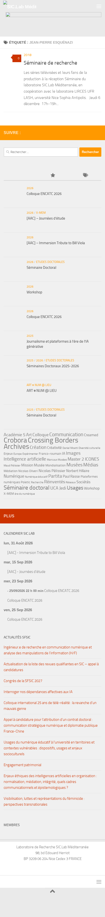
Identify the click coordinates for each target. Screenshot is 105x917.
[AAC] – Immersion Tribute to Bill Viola (56, 243)
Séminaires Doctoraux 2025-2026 (53, 366)
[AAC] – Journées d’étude (46, 218)
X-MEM (41, 212)
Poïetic (25, 482)
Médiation (11, 471)
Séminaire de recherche (50, 63)
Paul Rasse (71, 476)
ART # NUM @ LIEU (39, 385)
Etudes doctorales (50, 262)
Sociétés (83, 482)
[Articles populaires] (52, 175)
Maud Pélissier (12, 465)
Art (29, 434)
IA (63, 453)
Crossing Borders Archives (41, 443)
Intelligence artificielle (25, 459)
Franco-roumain (50, 453)
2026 (30, 188)
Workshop (34, 292)
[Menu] (99, 6)
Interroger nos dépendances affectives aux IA (38, 692)
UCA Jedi (58, 488)
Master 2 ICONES (83, 459)
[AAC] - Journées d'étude (26, 572)
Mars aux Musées (57, 459)
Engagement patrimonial (22, 765)
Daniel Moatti (70, 448)
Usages (75, 487)
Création (38, 447)
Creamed (91, 435)
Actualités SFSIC (17, 637)
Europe (17, 453)
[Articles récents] (20, 175)
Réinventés (54, 481)
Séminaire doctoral (27, 487)
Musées (74, 465)
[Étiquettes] (85, 175)
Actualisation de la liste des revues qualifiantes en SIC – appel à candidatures (51, 667)
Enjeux (8, 453)
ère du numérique (25, 493)
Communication (66, 434)
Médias (90, 465)
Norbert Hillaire (77, 471)
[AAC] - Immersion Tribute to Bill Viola (36, 552)
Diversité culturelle (89, 448)
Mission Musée (33, 465)
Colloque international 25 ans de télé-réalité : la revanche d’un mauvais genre (50, 706)
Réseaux (71, 482)
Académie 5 (14, 434)
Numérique (14, 476)
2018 (28, 55)
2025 (30, 336)
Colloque (40, 434)
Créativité (54, 447)
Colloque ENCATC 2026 (44, 194)
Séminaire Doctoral (41, 267)
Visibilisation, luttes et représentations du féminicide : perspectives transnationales (44, 801)
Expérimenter (30, 453)
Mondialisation (55, 465)
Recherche (37, 482)
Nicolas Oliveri (28, 471)
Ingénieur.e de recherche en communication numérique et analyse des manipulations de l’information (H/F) (48, 650)
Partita (55, 476)
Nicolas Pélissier (52, 470)
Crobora (15, 440)
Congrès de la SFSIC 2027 (23, 681)
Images (73, 453)
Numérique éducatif (36, 476)
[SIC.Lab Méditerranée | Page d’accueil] (25, 6)
